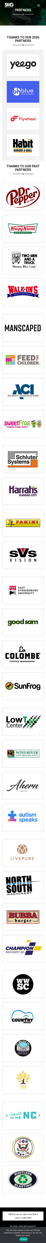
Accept (24, 1239)
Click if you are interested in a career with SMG (23, 1216)
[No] (43, 1235)
